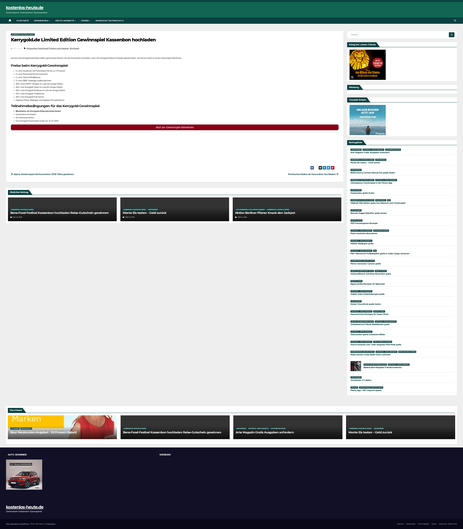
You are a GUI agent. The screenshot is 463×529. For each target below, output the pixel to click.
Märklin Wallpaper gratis (362, 243)
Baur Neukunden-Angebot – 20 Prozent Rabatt (43, 432)
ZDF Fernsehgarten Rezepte (364, 223)
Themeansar (51, 524)
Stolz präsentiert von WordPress (17, 524)
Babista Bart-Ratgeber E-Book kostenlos (383, 367)
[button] (455, 21)
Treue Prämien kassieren (382, 341)
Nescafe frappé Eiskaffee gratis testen (369, 213)
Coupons (354, 387)
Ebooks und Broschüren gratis (362, 271)
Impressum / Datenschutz (110, 21)
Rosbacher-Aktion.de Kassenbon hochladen (312, 174)
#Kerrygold (74, 48)
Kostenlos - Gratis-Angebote (373, 149)
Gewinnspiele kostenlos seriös (23, 34)
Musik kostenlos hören (407, 351)
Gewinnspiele (41, 21)
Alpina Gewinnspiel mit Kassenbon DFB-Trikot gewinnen (43, 174)
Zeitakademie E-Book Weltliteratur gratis (370, 324)
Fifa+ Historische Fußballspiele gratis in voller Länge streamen (380, 253)
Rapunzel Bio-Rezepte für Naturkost (368, 284)
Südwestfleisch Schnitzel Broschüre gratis (371, 274)
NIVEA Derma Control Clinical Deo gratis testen (373, 173)
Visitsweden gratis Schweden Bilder (368, 334)
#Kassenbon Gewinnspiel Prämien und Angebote (48, 48)
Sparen (85, 21)
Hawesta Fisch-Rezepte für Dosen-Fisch (369, 314)
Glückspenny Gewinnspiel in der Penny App (371, 183)
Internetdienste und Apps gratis (362, 260)
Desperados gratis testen (362, 193)
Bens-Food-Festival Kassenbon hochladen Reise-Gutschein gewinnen (59, 213)
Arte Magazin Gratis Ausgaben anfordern (370, 152)
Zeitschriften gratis (393, 149)
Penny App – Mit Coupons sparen (366, 390)
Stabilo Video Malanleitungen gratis (368, 294)
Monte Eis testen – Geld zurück (144, 213)
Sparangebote (26, 428)
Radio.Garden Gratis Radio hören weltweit (370, 355)
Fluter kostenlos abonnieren (364, 233)
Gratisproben (153, 209)
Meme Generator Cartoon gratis (366, 264)
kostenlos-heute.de (24, 7)
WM (389, 200)
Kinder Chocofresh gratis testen (366, 304)
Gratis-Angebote (65, 21)
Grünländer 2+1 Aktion (361, 380)
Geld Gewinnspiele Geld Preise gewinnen (250, 209)
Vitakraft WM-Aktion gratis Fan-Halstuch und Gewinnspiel (378, 203)
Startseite (23, 21)
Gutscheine (15, 428)
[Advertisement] (83, 149)
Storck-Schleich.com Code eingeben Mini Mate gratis (376, 345)
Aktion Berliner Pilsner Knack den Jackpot (265, 213)
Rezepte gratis (356, 220)
